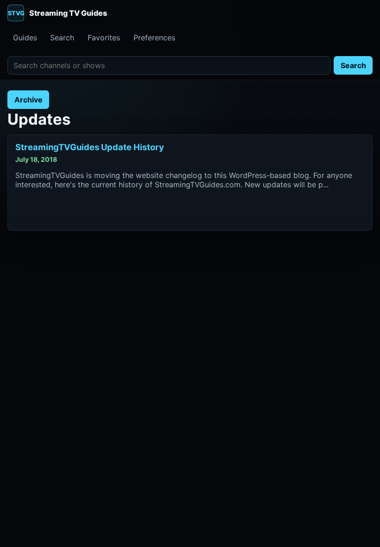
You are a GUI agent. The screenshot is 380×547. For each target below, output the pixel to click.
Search (62, 37)
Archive (28, 99)
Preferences (154, 37)
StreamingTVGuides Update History (89, 147)
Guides (25, 37)
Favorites (104, 37)
